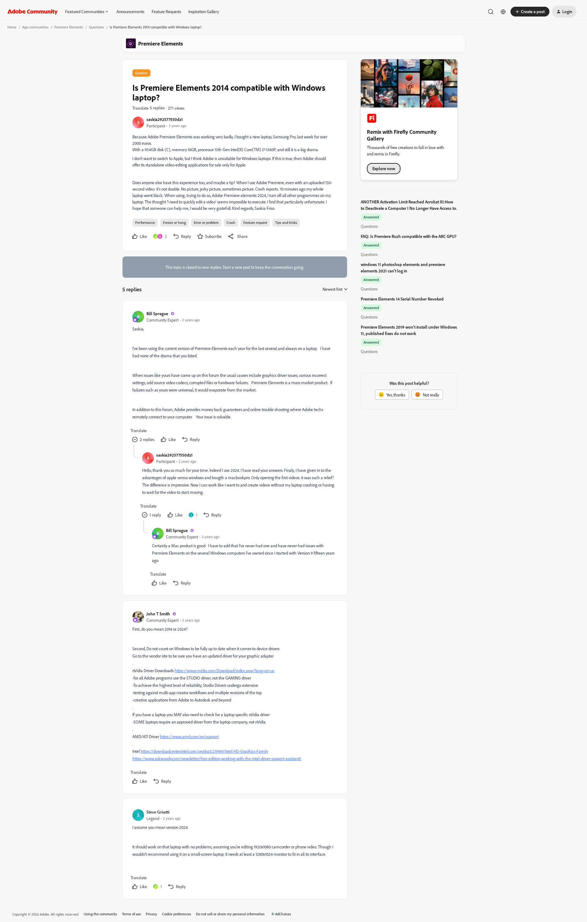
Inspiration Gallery (203, 11)
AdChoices (283, 914)
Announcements (130, 11)
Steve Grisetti (157, 811)
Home (12, 27)
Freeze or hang (174, 222)
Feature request (255, 222)
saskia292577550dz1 (164, 119)
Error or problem (206, 222)
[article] (234, 377)
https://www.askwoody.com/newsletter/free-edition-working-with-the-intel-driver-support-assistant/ (216, 758)
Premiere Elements (68, 27)
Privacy (151, 914)
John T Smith (158, 613)
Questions (96, 27)
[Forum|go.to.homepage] (32, 11)
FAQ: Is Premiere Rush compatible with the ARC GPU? (408, 236)
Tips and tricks (286, 222)
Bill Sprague (157, 313)
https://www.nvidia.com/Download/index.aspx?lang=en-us (224, 670)
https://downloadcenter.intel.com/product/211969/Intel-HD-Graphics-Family (204, 751)
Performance (145, 222)
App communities (35, 27)
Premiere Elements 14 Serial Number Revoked (402, 298)
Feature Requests (166, 11)
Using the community (100, 914)
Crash (231, 222)
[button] (530, 11)
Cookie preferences (176, 914)
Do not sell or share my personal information (230, 914)
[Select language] (503, 11)
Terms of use (131, 914)
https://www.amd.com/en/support (189, 736)
